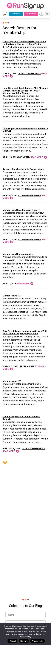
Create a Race (31, 14)
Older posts (5, 462)
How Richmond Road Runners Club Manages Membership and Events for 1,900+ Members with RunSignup (25, 90)
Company (24, 157)
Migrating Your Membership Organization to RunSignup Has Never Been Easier (24, 42)
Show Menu (5, 14)
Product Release (30, 366)
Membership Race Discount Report (21, 210)
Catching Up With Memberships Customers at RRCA (25, 129)
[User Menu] (41, 14)
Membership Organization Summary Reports (21, 417)
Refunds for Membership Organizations (23, 169)
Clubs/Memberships (29, 73)
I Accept (12, 641)
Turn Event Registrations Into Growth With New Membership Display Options (25, 332)
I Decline (24, 641)
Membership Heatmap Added (18, 254)
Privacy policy (38, 641)
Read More (37, 157)
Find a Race (16, 14)
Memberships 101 (12, 295)
